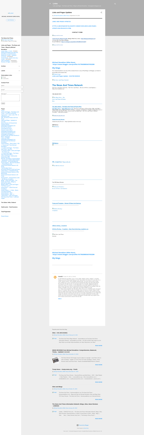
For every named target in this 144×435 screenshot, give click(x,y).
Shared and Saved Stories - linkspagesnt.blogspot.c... (8, 133)
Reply (60, 298)
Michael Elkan (86, 428)
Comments (5, 78)
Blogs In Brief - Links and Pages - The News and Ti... (10, 185)
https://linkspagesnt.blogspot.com (88, 38)
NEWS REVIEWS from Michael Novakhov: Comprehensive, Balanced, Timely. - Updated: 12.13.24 (9, 54)
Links (55, 4)
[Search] (115, 4)
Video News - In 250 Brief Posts (9, 170)
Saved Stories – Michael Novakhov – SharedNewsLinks (10, 163)
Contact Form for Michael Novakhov (60, 38)
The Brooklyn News (6, 168)
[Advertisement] (111, 31)
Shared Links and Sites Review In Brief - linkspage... (10, 136)
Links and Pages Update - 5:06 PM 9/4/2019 (66, 76)
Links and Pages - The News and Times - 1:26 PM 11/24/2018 (10, 112)
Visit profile (11, 20)
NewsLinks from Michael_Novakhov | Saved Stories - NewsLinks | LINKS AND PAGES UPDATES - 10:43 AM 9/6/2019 (10, 159)
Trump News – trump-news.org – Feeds (64, 369)
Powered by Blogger (83, 425)
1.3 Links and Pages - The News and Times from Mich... (10, 154)
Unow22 (60, 276)
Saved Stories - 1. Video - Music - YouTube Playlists (10, 191)
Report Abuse (4, 216)
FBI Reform (55, 143)
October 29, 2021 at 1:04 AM (69, 276)
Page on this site (66, 161)
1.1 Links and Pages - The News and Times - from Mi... (10, 148)
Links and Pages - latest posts (9, 156)
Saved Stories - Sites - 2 (7, 194)
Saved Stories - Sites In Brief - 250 (10, 143)
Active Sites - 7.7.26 (6, 51)
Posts (4, 77)
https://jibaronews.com (67, 108)
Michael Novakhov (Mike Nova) (63, 62)
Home (2, 110)
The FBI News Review (58, 182)
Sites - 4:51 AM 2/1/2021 (59, 333)
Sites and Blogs (57, 386)
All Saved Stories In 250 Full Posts (10, 169)
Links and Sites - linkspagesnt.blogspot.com (8, 138)
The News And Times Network (67, 85)
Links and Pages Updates (61, 21)
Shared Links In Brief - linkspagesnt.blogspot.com (8, 130)
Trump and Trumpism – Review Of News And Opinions (66, 203)
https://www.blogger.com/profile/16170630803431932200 (74, 41)
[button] (101, 13)
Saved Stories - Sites (6, 193)
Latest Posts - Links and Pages (9, 195)
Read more (98, 345)
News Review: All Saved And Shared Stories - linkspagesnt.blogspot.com (9, 124)
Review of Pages (5, 62)
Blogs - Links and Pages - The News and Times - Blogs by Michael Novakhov (9, 182)
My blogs (56, 68)
